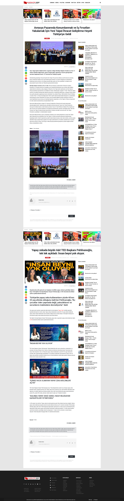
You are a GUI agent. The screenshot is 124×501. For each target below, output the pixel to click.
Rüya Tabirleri (92, 484)
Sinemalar (78, 489)
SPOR (82, 2)
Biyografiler (92, 483)
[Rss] (36, 484)
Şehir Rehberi (79, 492)
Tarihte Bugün (79, 487)
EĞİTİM (78, 2)
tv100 (31, 319)
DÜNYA (57, 2)
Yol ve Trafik (78, 482)
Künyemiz (54, 487)
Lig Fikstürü (78, 486)
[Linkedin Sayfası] (33, 484)
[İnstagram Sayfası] (29, 484)
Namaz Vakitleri (79, 483)
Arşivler (53, 485)
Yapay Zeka (60, 310)
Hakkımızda (26, 488)
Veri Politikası (26, 491)
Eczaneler (78, 484)
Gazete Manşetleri (80, 493)
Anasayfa (26, 7)
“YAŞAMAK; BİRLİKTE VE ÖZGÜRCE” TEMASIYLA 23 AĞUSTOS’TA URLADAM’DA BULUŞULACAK (91, 55)
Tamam (96, 499)
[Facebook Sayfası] (24, 484)
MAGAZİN (87, 2)
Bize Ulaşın (53, 490)
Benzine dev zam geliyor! (91, 95)
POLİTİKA (62, 2)
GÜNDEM (52, 2)
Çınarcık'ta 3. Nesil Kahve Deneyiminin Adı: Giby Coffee (91, 149)
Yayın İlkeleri (26, 490)
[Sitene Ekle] (40, 484)
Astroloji (91, 486)
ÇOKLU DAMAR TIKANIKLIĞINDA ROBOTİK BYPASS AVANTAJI (91, 144)
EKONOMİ (67, 2)
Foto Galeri (54, 478)
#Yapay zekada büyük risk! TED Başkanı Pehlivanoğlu (40, 436)
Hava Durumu (79, 480)
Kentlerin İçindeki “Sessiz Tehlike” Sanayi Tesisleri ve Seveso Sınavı (91, 90)
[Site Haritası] (38, 484)
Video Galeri (54, 480)
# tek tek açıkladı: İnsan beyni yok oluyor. (60, 436)
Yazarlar (53, 482)
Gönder (71, 456)
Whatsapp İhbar (38, 490)
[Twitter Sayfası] (27, 484)
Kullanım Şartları (38, 488)
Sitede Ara (92, 480)
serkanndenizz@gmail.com (44, 202)
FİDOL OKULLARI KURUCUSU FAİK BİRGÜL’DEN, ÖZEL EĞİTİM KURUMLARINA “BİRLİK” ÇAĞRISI (91, 70)
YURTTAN (73, 2)
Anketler (91, 482)
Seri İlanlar (78, 490)
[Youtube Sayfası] (31, 484)
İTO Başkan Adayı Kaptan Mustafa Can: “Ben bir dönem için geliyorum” (91, 63)
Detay (91, 499)
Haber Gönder (37, 491)
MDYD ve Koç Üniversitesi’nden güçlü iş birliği (91, 113)
